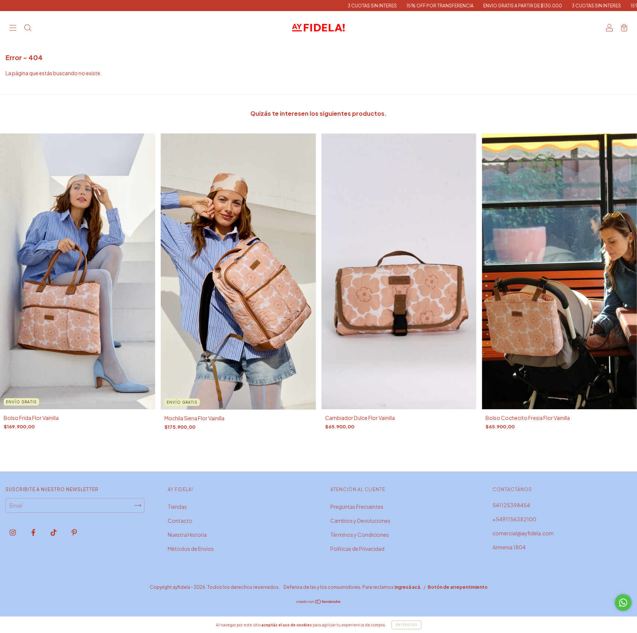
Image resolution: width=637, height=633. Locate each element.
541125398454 (511, 505)
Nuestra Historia (187, 534)
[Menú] (13, 28)
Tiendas (177, 506)
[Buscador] (27, 28)
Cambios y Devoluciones (360, 520)
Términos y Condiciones (359, 534)
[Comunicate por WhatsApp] (623, 602)
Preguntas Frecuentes (356, 506)
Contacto (180, 520)
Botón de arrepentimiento (458, 587)
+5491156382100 (514, 519)
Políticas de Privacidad (357, 548)
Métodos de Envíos (191, 548)
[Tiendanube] (319, 602)
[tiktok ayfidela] (54, 532)
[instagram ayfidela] (13, 532)
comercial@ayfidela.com (523, 533)
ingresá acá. (407, 587)
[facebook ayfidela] (33, 532)
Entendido (406, 625)
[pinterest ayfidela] (74, 532)
